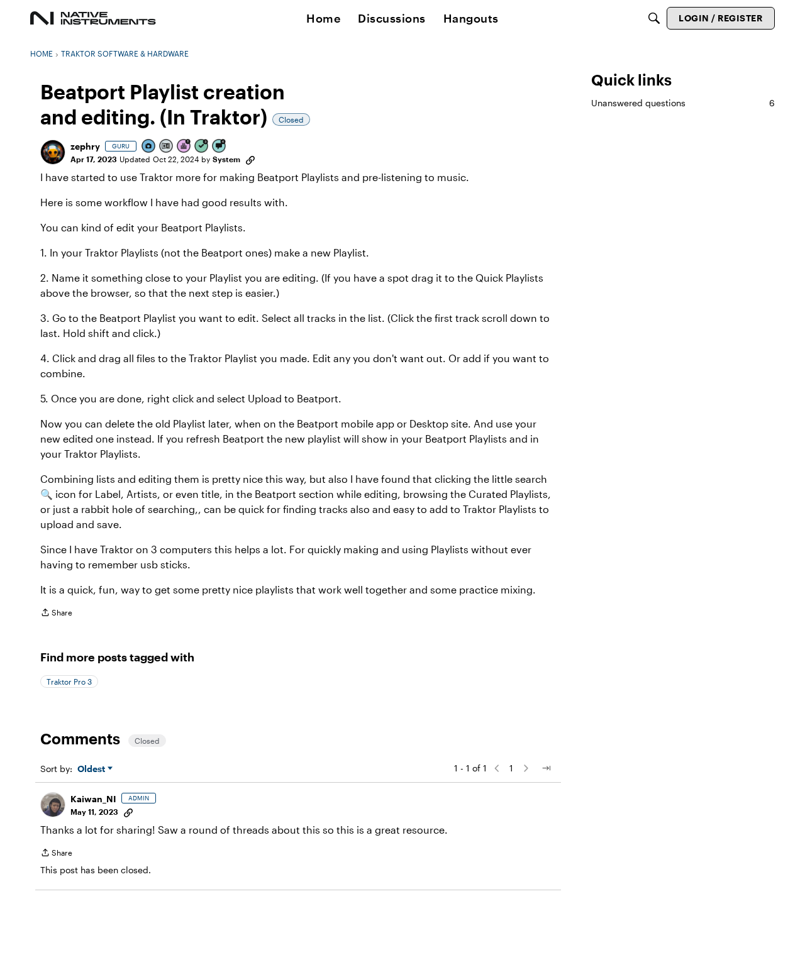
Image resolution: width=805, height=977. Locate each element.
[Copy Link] (250, 159)
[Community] (93, 18)
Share (56, 614)
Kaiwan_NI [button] (93, 798)
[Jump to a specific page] (546, 768)
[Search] (654, 18)
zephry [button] (85, 146)
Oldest (92, 769)
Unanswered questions (683, 102)
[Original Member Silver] (166, 147)
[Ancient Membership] (184, 147)
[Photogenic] (149, 147)
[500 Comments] (219, 147)
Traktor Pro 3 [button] (69, 681)
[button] (52, 152)
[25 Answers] (201, 147)
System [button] (226, 159)
